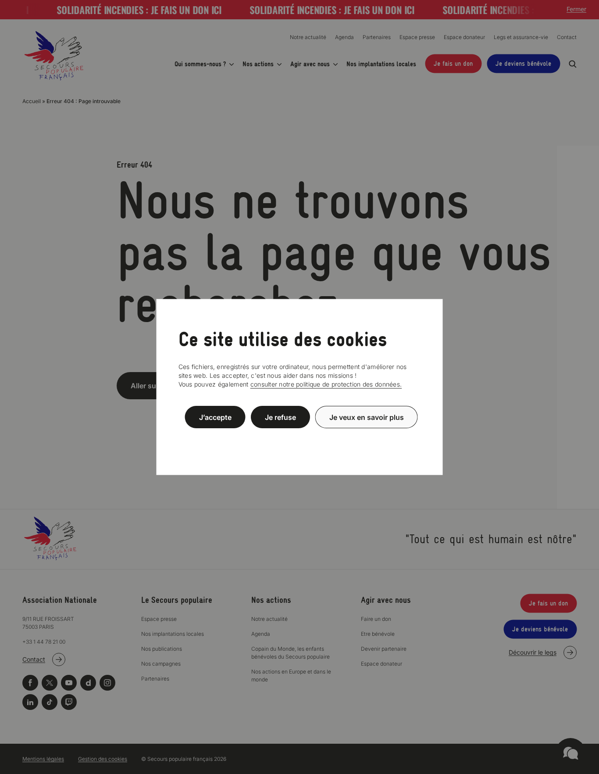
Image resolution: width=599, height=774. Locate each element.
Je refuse (280, 416)
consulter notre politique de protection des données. (326, 384)
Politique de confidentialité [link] (299, 438)
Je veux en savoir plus (366, 416)
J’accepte (215, 416)
